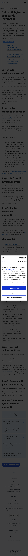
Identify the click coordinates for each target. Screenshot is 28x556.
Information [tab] (12, 262)
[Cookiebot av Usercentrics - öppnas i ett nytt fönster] (19, 258)
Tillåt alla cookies (14, 288)
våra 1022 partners (11, 270)
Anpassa (13, 292)
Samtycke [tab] (4, 262)
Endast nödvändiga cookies (14, 297)
